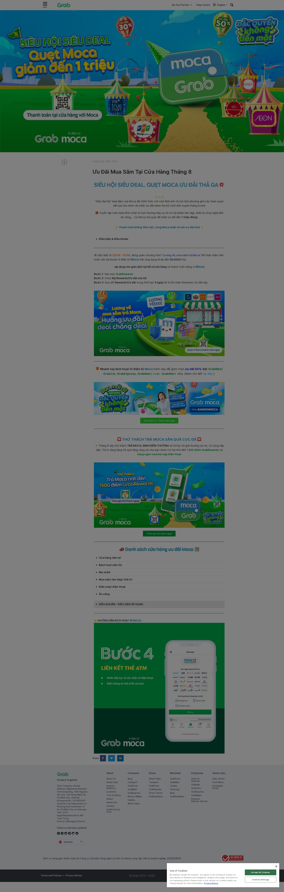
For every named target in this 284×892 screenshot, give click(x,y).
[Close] (276, 866)
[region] (223, 875)
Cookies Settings (260, 879)
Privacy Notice (211, 883)
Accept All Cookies (260, 872)
